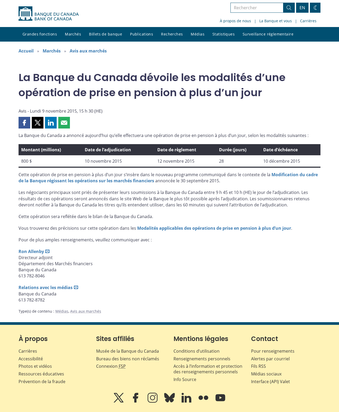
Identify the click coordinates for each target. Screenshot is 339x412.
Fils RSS (258, 366)
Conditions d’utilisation (196, 351)
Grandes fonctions (40, 34)
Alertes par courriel (270, 359)
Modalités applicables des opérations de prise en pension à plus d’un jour (214, 228)
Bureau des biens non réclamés (127, 359)
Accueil (26, 51)
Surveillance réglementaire (268, 34)
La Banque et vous (275, 20)
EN (302, 8)
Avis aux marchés (88, 51)
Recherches (172, 34)
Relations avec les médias (46, 287)
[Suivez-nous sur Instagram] (153, 401)
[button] (24, 123)
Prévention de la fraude (42, 381)
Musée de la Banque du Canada (127, 351)
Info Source (184, 379)
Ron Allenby (31, 251)
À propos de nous (235, 20)
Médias (197, 34)
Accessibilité (31, 359)
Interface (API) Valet (270, 381)
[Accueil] (49, 13)
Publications (141, 34)
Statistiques (223, 34)
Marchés (73, 34)
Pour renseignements (273, 351)
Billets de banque (105, 34)
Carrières (308, 20)
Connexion (111, 366)
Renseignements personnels (201, 359)
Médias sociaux (266, 374)
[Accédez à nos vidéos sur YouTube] (220, 401)
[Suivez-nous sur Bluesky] (170, 401)
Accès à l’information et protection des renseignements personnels (207, 369)
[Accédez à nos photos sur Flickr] (203, 401)
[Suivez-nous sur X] (119, 401)
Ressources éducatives (41, 374)
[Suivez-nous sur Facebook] (136, 401)
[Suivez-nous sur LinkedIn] (187, 401)
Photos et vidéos (35, 366)
